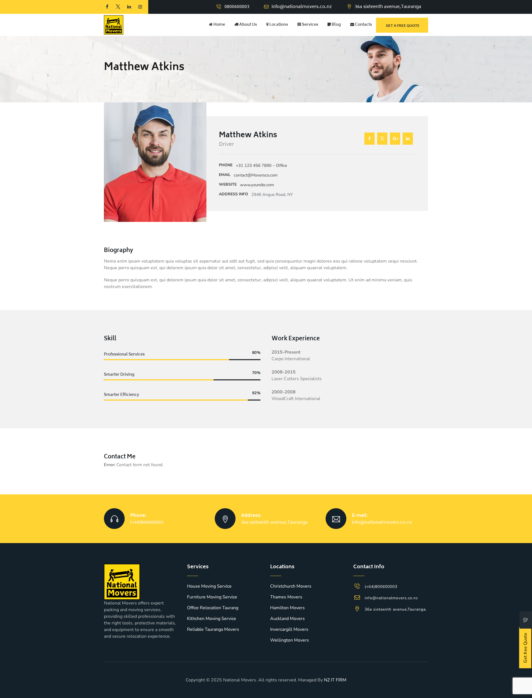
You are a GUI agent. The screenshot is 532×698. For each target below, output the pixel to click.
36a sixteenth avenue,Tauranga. (396, 609)
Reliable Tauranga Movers (213, 629)
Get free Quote (525, 648)
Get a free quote (403, 26)
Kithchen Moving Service (211, 619)
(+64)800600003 (146, 522)
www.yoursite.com (257, 185)
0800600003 (236, 7)
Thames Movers (286, 597)
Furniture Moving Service (212, 597)
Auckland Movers (287, 619)
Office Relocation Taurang (212, 608)
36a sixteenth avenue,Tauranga (274, 522)
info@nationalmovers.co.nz (302, 7)
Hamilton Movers (287, 608)
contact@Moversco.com (256, 175)
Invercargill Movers (289, 629)
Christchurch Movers (290, 586)
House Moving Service (209, 586)
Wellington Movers (289, 640)
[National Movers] (113, 25)
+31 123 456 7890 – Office (261, 165)
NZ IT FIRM (335, 680)
